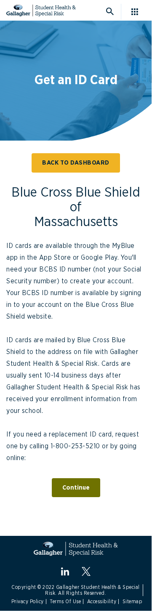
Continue (76, 488)
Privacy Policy (27, 601)
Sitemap (133, 601)
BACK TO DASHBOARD (75, 163)
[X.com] (86, 571)
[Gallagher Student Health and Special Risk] (75, 548)
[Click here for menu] (137, 12)
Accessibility (102, 601)
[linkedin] (65, 571)
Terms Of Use (65, 601)
